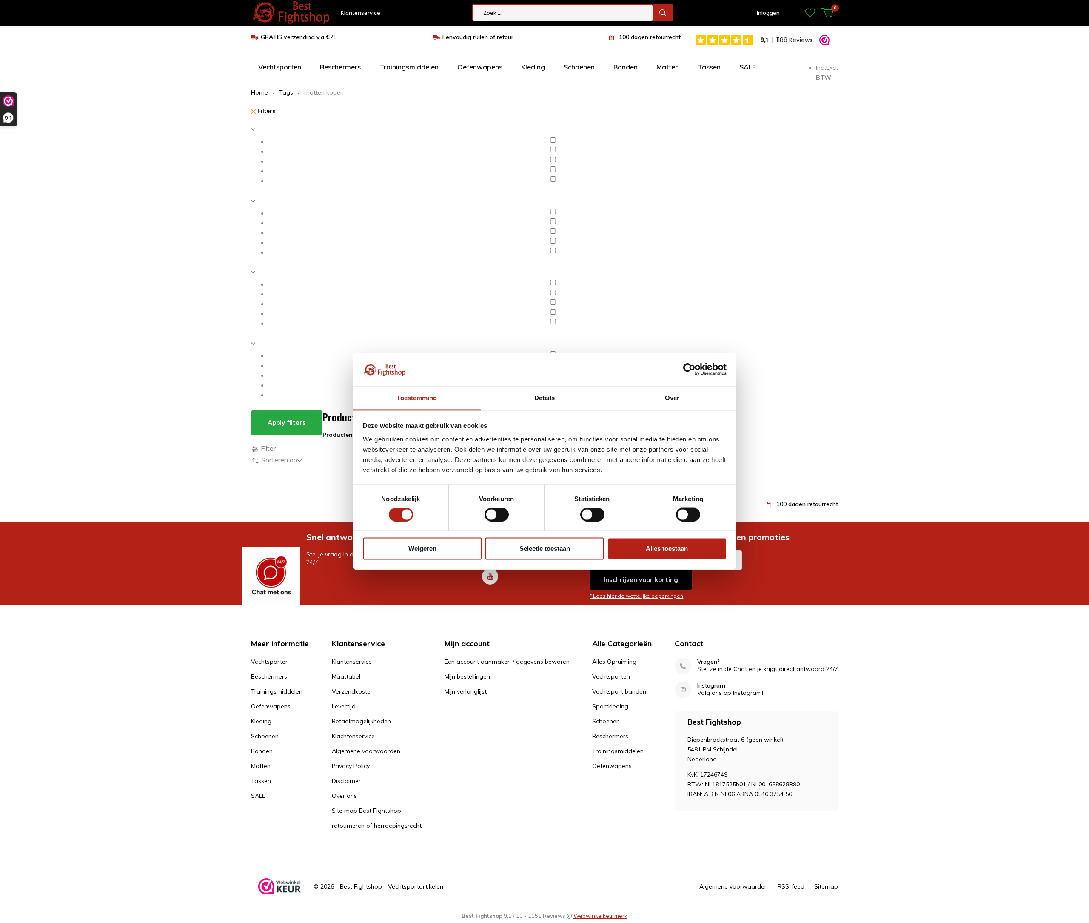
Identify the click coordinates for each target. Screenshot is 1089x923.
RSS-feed (791, 886)
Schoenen (579, 67)
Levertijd (344, 706)
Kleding (533, 67)
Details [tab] (544, 397)
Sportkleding (610, 706)
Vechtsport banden (619, 691)
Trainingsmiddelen (409, 67)
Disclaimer (346, 781)
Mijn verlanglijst (466, 691)
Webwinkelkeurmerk (600, 915)
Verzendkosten (353, 691)
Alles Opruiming (614, 661)
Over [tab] (672, 397)
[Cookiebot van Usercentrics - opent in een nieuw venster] (689, 369)
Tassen (709, 67)
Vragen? (708, 661)
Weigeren (422, 548)
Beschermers (340, 67)
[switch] (497, 514)
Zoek (663, 12)
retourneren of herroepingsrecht (377, 825)
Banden (625, 67)
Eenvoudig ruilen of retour (477, 37)
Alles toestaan (667, 548)
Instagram (711, 685)
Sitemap (826, 886)
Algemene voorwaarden (366, 751)
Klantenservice (360, 12)
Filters (265, 111)
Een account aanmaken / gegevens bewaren (507, 661)
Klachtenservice (353, 736)
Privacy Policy (351, 766)
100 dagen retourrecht (650, 37)
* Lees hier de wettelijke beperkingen (636, 596)
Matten (667, 67)
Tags (286, 92)
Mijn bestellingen (467, 676)
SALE (747, 67)
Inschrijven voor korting (641, 580)
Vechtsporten (279, 67)
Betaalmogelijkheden (361, 721)
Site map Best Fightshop (366, 810)
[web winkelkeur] (279, 886)
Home (259, 92)
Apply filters (287, 423)
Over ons (344, 796)
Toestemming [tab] (416, 397)
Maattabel (346, 676)
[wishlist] (810, 13)
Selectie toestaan (544, 548)
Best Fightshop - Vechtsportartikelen (391, 886)
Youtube (490, 576)
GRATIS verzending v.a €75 (298, 37)
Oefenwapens (479, 67)
